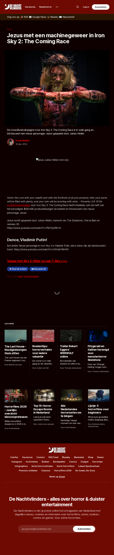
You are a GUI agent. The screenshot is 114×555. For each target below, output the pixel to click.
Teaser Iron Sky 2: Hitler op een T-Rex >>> (37, 261)
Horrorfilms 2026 (62, 470)
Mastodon (79, 457)
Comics (73, 461)
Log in (86, 7)
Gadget (84, 461)
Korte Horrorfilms (65, 466)
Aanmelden (100, 7)
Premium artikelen (28, 470)
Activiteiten (32, 461)
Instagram (17, 461)
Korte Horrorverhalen (42, 466)
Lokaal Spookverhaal (88, 466)
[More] (57, 7)
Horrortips (97, 461)
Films (9, 29)
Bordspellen (59, 461)
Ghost (62, 476)
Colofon (14, 457)
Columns (45, 470)
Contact (40, 457)
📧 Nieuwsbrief (38, 269)
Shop (90, 457)
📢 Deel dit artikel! (17, 269)
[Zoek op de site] (77, 7)
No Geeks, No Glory (85, 470)
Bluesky (66, 457)
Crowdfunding (31, 276)
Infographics (21, 466)
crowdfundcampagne (18, 205)
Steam (100, 457)
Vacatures (30, 7)
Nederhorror (45, 7)
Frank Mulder (23, 140)
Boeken (45, 461)
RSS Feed (53, 457)
